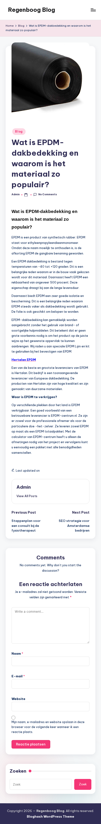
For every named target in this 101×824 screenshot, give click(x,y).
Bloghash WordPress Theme (50, 816)
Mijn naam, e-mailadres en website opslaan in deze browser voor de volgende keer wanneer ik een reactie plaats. (48, 727)
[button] (26, 496)
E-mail (18, 676)
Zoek (83, 784)
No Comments (47, 194)
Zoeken (18, 771)
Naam (17, 653)
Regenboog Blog (31, 9)
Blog (19, 131)
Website (18, 699)
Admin (23, 487)
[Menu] (93, 9)
